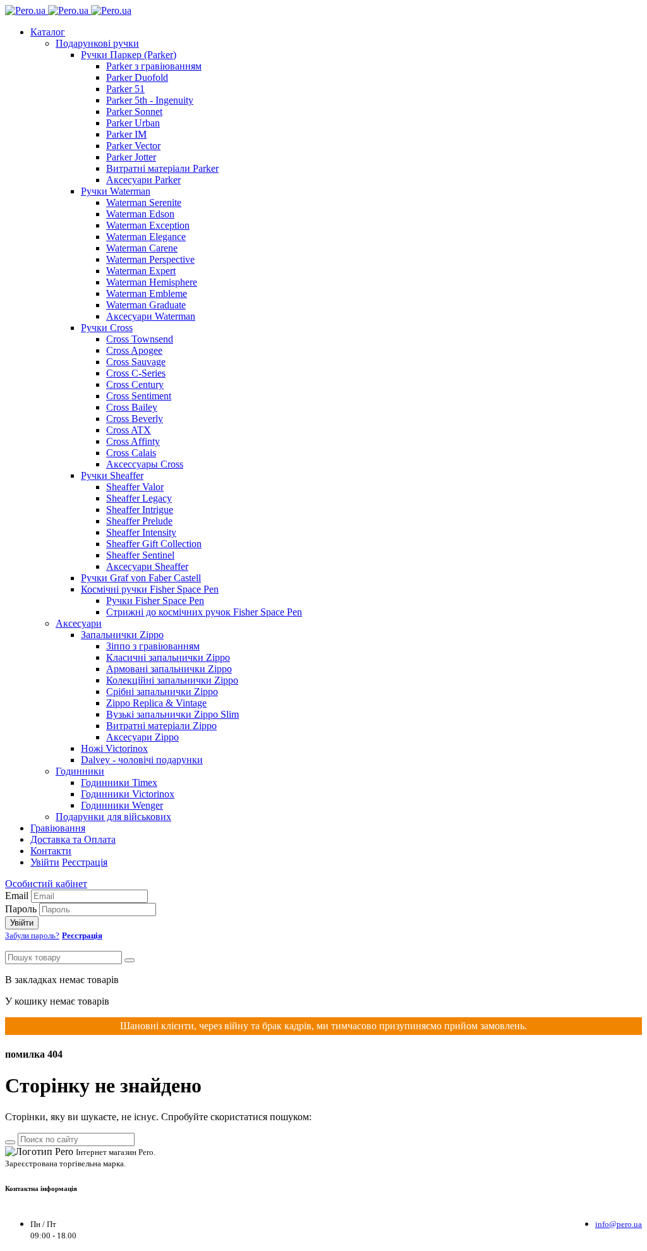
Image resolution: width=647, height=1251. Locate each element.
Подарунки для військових (113, 816)
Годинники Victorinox (127, 794)
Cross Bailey (131, 407)
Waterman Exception (148, 225)
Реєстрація (84, 862)
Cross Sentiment (138, 395)
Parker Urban (133, 123)
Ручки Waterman (115, 191)
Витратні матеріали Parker (162, 168)
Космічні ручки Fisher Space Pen (150, 589)
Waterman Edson (140, 213)
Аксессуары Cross (144, 464)
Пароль (21, 909)
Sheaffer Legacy (139, 498)
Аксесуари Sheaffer (147, 566)
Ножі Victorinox (114, 748)
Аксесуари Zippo (142, 737)
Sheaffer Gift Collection (154, 543)
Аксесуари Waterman (150, 316)
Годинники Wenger (122, 805)
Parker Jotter (131, 157)
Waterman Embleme (146, 293)
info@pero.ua (618, 1224)
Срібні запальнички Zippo (162, 691)
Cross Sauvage (136, 361)
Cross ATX (128, 430)
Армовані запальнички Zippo (169, 668)
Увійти (44, 862)
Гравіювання (57, 828)
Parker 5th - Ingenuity (149, 100)
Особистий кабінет (46, 883)
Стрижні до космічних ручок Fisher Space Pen (204, 612)
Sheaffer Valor (135, 486)
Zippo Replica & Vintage (156, 703)
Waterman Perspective (150, 259)
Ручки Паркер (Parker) (128, 54)
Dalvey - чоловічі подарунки (142, 759)
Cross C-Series (136, 373)
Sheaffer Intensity (141, 532)
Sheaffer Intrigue (139, 509)
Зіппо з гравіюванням (153, 646)
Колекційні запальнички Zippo (172, 680)
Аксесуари (79, 623)
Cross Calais (131, 452)
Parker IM (126, 134)
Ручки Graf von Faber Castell (141, 577)
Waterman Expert (141, 270)
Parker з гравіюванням (154, 66)
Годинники (80, 771)
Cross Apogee (134, 350)
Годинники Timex (119, 782)
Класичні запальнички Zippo (168, 657)
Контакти (50, 850)
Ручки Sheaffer (112, 475)
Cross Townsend (139, 339)
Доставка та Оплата (73, 839)
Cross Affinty (133, 441)
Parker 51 (125, 88)
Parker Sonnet (134, 111)
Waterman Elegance (146, 236)
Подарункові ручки (97, 43)
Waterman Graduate (146, 304)
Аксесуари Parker (143, 179)
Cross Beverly (134, 418)
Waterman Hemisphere (151, 282)
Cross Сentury (135, 384)
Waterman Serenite (143, 202)
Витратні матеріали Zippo (161, 725)
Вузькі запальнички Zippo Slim (172, 714)
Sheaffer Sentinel (140, 555)
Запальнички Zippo (122, 634)
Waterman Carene (142, 248)
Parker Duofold (137, 77)
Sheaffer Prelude (139, 521)
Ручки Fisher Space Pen (155, 600)
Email (16, 895)
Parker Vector (133, 145)
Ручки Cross (107, 327)
